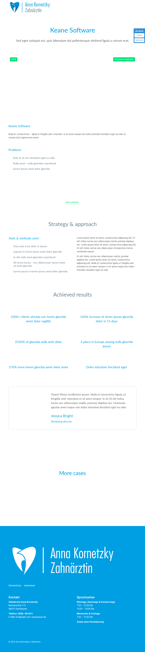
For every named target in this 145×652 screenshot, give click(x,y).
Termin (139, 35)
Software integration (124, 59)
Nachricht (139, 40)
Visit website (72, 202)
